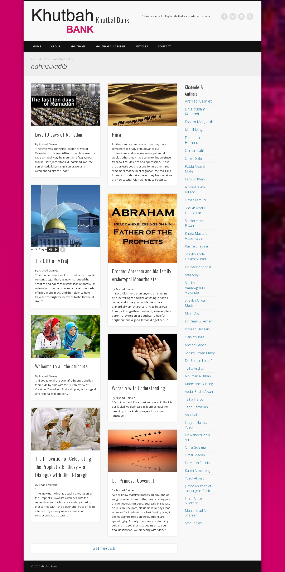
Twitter (233, 16)
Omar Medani (195, 455)
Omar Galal (193, 158)
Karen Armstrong (197, 470)
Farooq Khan (195, 179)
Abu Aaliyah (193, 274)
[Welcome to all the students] (65, 336)
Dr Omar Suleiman (198, 321)
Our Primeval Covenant (133, 480)
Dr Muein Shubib (197, 462)
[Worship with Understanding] (142, 357)
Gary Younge (194, 337)
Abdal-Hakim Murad (195, 189)
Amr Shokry (193, 523)
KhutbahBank (112, 20)
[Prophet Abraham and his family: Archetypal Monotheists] (142, 228)
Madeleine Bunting (199, 384)
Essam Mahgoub (199, 121)
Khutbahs (78, 46)
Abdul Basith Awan (199, 391)
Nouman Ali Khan (198, 376)
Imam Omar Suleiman (193, 500)
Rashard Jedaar (196, 246)
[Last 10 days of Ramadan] (65, 105)
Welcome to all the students (61, 366)
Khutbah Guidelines (110, 46)
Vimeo (241, 16)
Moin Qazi (192, 313)
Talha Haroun (195, 399)
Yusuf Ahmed (194, 478)
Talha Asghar (194, 368)
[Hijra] (142, 105)
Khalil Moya (194, 129)
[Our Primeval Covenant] (142, 451)
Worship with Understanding (138, 388)
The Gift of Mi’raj (51, 260)
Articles (141, 46)
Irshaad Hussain (197, 329)
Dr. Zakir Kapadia (198, 266)
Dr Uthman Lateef (198, 360)
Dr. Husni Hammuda (194, 140)
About (56, 46)
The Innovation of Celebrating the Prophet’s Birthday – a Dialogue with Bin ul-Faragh (63, 466)
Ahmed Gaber (195, 344)
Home (37, 46)
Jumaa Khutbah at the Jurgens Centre (198, 488)
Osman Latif (194, 150)
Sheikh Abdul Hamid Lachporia (198, 210)
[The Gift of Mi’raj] (65, 216)
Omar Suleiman (196, 447)
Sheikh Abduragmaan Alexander (196, 287)
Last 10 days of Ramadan (58, 134)
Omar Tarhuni (195, 200)
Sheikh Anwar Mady (200, 352)
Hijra (116, 134)
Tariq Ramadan (196, 407)
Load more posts (104, 548)
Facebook (224, 16)
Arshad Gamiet (198, 101)
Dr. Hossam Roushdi (195, 111)
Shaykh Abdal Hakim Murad (195, 256)
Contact (164, 46)
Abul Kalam (193, 414)
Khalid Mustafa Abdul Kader (196, 236)
